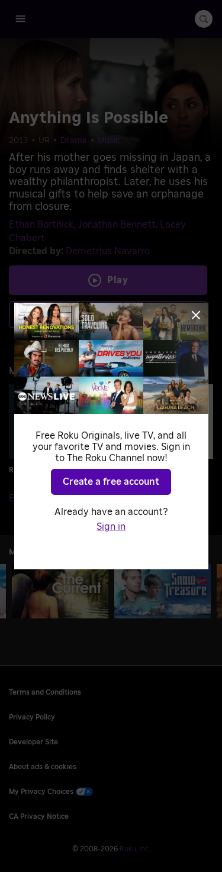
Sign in (111, 526)
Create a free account (111, 482)
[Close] (195, 315)
